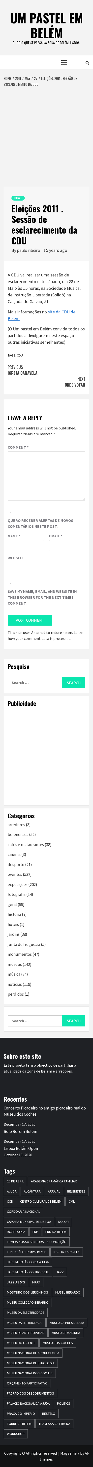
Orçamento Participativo (27, 1383)
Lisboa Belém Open (21, 1148)
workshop (16, 1434)
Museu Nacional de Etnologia (31, 1363)
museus (15, 964)
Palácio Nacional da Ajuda (28, 1403)
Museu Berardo (67, 1292)
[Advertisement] (46, 135)
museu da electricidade (25, 1312)
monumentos (20, 954)
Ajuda (12, 1191)
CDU (20, 355)
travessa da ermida (54, 1423)
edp (35, 1231)
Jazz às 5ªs (16, 1282)
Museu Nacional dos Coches (30, 1373)
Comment (18, 447)
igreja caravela (67, 1252)
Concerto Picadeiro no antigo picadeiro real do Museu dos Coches (45, 1111)
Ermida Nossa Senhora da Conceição (36, 1242)
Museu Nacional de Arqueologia (33, 1353)
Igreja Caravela (22, 370)
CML (72, 1201)
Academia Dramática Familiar (54, 1181)
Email (55, 535)
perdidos (16, 994)
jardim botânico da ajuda (28, 1262)
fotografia (17, 894)
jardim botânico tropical (28, 1272)
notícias (15, 984)
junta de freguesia (24, 944)
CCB (10, 1201)
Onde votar (75, 382)
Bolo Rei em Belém (20, 1131)
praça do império (21, 1413)
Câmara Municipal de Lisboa (29, 1221)
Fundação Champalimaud (26, 1252)
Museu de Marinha (66, 1333)
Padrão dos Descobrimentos (30, 1393)
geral (18, 198)
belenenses (18, 834)
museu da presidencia (67, 1322)
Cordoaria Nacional (23, 1211)
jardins (14, 934)
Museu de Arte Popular (25, 1333)
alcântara (32, 1191)
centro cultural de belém (41, 1201)
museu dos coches (58, 1343)
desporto (16, 864)
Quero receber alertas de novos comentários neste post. (40, 523)
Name (14, 535)
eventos (15, 874)
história (14, 914)
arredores (16, 824)
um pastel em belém (46, 25)
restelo (48, 1413)
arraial (54, 1191)
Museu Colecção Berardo (28, 1302)
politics (63, 1403)
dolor (63, 1221)
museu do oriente (21, 1343)
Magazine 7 (69, 1453)
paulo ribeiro (29, 250)
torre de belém (19, 1423)
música (14, 974)
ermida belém (55, 1231)
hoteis (13, 924)
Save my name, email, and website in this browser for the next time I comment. (42, 597)
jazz (60, 1272)
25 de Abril (15, 1181)
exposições (18, 884)
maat (36, 1282)
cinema (14, 854)
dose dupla (16, 1231)
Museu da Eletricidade (24, 1322)
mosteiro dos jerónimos (27, 1292)
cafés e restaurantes (26, 844)
